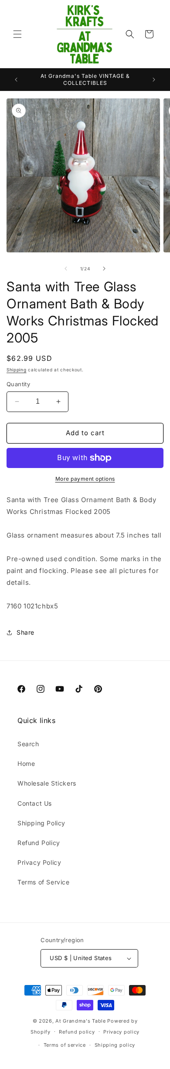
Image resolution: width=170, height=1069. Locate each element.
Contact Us (34, 803)
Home (26, 763)
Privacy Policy (39, 862)
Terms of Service (43, 882)
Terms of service (65, 1045)
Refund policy (77, 1032)
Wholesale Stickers (46, 783)
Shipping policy (115, 1045)
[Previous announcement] (16, 79)
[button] (17, 34)
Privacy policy (121, 1032)
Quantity (18, 384)
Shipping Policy (41, 823)
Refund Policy (38, 842)
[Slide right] (104, 268)
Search (28, 744)
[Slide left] (65, 268)
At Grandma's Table (81, 1021)
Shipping (17, 369)
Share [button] (25, 632)
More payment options (85, 478)
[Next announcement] (153, 79)
